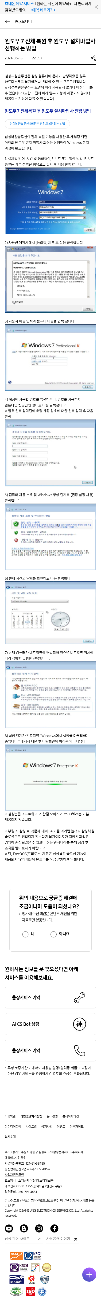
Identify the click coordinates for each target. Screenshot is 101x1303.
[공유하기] (93, 58)
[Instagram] (39, 1229)
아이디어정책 (13, 1127)
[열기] (89, 1275)
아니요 (64, 933)
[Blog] (24, 1229)
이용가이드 (76, 1127)
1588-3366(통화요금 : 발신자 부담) (39, 1186)
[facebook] (54, 1229)
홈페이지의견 (70, 1116)
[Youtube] (9, 1229)
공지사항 (46, 1127)
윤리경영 (52, 1116)
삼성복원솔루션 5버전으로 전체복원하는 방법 (37, 124)
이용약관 (10, 1116)
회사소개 (10, 1137)
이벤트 (61, 1127)
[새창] (16, 1255)
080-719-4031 (27, 1192)
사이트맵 (31, 1127)
